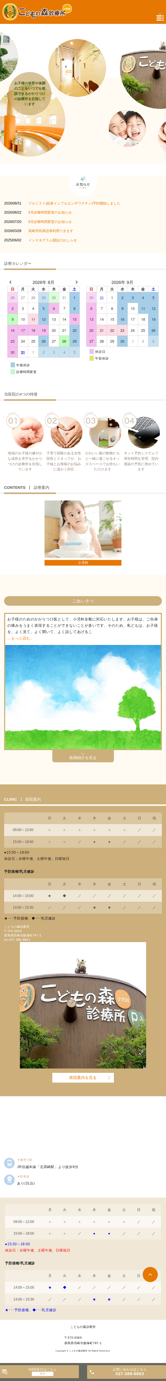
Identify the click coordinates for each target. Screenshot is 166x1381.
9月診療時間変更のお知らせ (50, 212)
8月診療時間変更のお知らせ (50, 222)
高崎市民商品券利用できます (50, 231)
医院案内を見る (83, 1077)
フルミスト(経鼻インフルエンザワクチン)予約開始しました (74, 203)
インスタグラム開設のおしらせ (52, 240)
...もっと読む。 (20, 638)
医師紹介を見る (83, 758)
